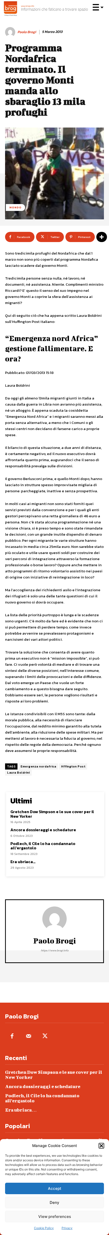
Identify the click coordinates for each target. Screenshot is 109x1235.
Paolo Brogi (26, 32)
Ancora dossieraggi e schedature (43, 830)
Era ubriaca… (22, 862)
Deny (54, 1202)
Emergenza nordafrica (38, 766)
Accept (54, 1188)
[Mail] (28, 1036)
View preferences (54, 1216)
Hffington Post (73, 766)
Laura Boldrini (18, 772)
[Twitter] (45, 1036)
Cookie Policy (44, 1228)
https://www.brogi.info (54, 950)
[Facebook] (12, 1036)
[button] (101, 1145)
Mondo (15, 207)
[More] (101, 237)
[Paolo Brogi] (11, 32)
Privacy (67, 1228)
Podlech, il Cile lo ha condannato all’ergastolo (42, 845)
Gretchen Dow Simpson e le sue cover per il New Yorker (52, 814)
